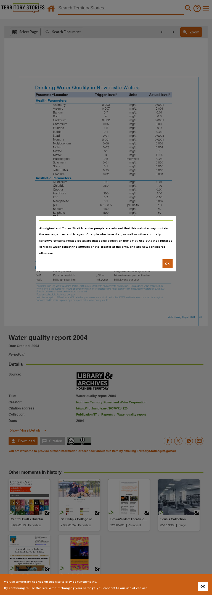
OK (167, 263)
